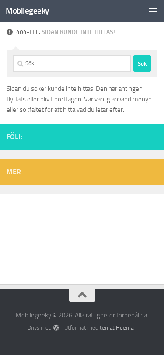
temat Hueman (118, 327)
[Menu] (153, 11)
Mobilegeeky (27, 11)
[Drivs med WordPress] (56, 328)
